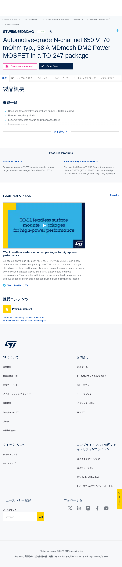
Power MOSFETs (12, 161)
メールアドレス (10, 510)
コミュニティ (83, 385)
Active (41, 31)
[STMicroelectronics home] (10, 344)
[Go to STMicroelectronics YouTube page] (106, 509)
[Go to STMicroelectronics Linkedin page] (79, 509)
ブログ (6, 421)
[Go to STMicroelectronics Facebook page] (97, 509)
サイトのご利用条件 (23, 556)
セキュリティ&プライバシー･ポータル (95, 486)
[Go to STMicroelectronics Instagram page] (88, 509)
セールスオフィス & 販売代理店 (92, 376)
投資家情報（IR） (11, 376)
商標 (51, 556)
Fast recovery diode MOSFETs (81, 161)
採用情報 (7, 403)
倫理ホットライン (85, 468)
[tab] (4, 78)
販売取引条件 (41, 556)
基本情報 (7, 367)
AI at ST (81, 412)
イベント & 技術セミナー (88, 403)
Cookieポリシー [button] (100, 556)
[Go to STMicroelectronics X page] (70, 509)
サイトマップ (9, 463)
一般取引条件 (9, 430)
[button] (117, 31)
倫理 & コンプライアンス (88, 459)
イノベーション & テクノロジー (18, 394)
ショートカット (10, 454)
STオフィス (82, 367)
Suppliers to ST (11, 412)
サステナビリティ (11, 385)
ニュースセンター (85, 394)
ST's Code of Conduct (88, 477)
